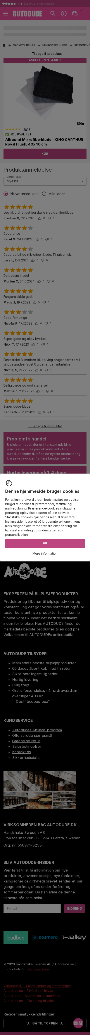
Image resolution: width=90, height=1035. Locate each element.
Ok (45, 543)
